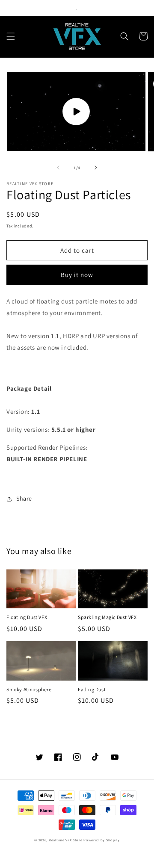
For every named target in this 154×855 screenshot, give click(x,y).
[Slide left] (58, 167)
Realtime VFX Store (66, 839)
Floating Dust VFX (26, 617)
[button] (10, 36)
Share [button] (24, 498)
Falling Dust (92, 689)
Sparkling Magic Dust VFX (107, 617)
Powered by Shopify (101, 839)
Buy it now (77, 275)
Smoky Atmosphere (29, 689)
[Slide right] (95, 167)
